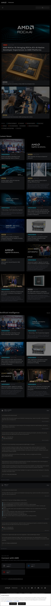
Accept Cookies (22, 603)
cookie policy (16, 601)
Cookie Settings (13, 603)
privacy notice (9, 601)
